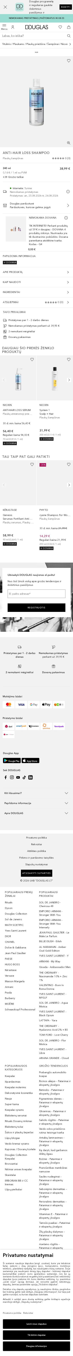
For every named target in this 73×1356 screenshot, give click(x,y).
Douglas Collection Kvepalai (16, 1157)
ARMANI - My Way (49, 961)
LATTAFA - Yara (48, 1020)
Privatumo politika (36, 837)
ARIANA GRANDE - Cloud (54, 1058)
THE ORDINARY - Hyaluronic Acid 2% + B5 (53, 1028)
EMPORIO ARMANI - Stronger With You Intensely (50, 924)
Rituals (8, 902)
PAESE (8, 958)
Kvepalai (10, 1076)
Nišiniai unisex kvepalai (18, 1169)
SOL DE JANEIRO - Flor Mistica (52, 1042)
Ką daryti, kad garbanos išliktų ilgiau (53, 1152)
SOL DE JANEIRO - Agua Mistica (53, 1004)
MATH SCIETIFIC (14, 925)
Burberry (10, 998)
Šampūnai (53, 44)
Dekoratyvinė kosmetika (19, 1093)
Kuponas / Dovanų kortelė (20, 1149)
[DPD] (9, 726)
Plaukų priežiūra (35, 44)
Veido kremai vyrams (17, 1143)
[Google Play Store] (12, 760)
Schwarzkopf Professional (20, 1009)
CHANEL (10, 941)
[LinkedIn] (30, 777)
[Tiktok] (24, 777)
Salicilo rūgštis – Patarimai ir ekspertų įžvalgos (54, 1122)
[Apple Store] (30, 760)
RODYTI (65, 7)
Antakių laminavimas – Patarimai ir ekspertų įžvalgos (51, 1141)
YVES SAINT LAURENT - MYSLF (52, 996)
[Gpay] (34, 704)
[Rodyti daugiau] (70, 44)
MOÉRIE (9, 1003)
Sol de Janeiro (13, 919)
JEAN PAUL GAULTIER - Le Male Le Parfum (54, 934)
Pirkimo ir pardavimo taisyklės (36, 857)
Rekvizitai (36, 844)
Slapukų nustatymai (36, 864)
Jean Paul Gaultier (15, 953)
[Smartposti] (21, 726)
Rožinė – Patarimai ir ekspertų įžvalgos (50, 1161)
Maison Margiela (14, 981)
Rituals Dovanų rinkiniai (18, 1121)
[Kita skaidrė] (68, 380)
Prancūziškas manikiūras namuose (53, 1169)
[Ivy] (59, 704)
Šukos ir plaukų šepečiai (19, 1132)
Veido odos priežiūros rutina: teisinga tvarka (52, 1130)
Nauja (8, 1098)
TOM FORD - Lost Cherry (53, 1034)
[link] (18, 400)
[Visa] (21, 704)
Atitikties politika (36, 851)
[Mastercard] (9, 704)
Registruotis (37, 607)
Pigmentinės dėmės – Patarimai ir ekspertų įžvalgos (51, 1102)
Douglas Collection (16, 913)
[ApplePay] (46, 704)
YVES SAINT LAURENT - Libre (52, 1051)
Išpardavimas (12, 1081)
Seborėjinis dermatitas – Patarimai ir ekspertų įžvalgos (53, 1193)
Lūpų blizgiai (12, 1138)
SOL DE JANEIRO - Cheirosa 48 (50, 904)
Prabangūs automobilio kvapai (52, 1074)
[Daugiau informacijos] (66, 218)
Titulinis (6, 44)
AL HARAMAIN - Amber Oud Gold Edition (52, 949)
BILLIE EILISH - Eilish (50, 941)
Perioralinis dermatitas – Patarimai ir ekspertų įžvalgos (53, 1205)
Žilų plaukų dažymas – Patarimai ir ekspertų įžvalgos (52, 1235)
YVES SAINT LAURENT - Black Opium (52, 1013)
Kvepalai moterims (15, 1087)
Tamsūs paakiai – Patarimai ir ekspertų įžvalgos (54, 1224)
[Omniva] (46, 726)
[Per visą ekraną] (68, 143)
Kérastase (10, 970)
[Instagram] (12, 777)
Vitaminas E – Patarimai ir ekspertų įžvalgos (53, 1216)
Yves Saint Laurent (15, 930)
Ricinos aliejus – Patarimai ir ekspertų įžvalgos (55, 1083)
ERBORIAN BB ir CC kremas (16, 1182)
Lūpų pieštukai (13, 1189)
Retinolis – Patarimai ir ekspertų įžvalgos (51, 1092)
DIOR (8, 936)
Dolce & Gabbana (15, 947)
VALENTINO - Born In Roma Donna (51, 987)
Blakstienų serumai (16, 1115)
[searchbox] (36, 36)
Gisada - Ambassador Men (55, 967)
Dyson (8, 908)
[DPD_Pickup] (9, 734)
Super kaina (12, 1104)
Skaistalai (10, 1175)
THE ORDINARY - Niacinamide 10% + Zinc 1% (53, 976)
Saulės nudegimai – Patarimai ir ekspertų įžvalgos (51, 1180)
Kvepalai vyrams (14, 1109)
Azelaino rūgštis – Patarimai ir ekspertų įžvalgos (51, 1248)
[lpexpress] (34, 726)
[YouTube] (18, 777)
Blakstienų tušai (14, 1126)
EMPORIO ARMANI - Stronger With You (50, 913)
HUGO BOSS (12, 964)
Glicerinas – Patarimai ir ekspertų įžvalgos (52, 1113)
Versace (9, 975)
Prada (8, 992)
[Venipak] (59, 726)
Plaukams (18, 44)
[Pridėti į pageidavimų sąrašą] (68, 61)
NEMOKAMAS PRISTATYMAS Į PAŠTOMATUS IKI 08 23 (36, 18)
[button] (5, 7)
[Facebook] (5, 777)
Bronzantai (11, 1163)
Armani (9, 987)
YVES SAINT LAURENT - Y (54, 955)
